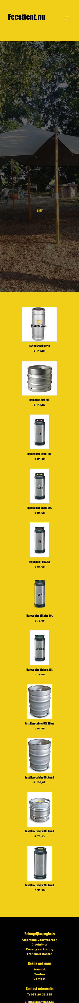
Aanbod (39, 969)
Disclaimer (39, 944)
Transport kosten (39, 954)
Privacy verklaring (39, 949)
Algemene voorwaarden (39, 940)
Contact (39, 979)
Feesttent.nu (26, 16)
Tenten (39, 974)
